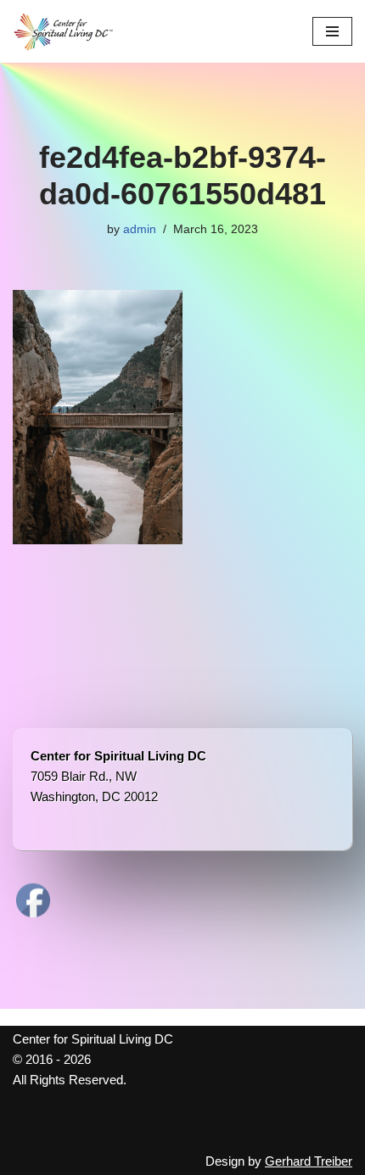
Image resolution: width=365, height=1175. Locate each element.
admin (139, 229)
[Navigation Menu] (332, 31)
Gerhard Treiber (308, 1161)
